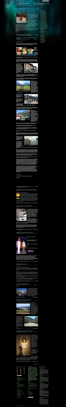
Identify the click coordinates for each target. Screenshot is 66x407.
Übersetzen (18, 366)
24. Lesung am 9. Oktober (43, 27)
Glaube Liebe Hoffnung (43, 31)
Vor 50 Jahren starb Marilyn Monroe (22, 283)
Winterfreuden (18, 281)
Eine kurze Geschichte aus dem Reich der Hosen (33, 388)
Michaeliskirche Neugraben (32, 377)
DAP (34, 367)
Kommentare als (31, 393)
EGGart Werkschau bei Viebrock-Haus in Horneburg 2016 (44, 389)
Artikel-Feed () (30, 392)
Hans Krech (30, 371)
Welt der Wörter (35, 379)
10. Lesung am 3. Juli (43, 18)
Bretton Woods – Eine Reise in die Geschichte (23, 299)
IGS (28, 372)
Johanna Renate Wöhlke (23, 3)
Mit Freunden (42, 42)
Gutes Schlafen (23, 34)
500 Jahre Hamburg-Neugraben (32, 383)
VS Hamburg (31, 379)
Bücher (41, 29)
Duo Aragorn (25, 261)
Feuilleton (42, 41)
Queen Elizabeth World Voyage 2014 (33, 378)
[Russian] (22, 373)
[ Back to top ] (49, 405)
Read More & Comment (35, 202)
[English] (22, 367)
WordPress (19, 405)
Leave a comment (18, 207)
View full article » (21, 227)
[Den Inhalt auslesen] (39, 366)
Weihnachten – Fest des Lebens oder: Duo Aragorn (24, 232)
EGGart (26, 186)
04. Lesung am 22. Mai (43, 14)
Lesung (29, 376)
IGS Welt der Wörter (32, 372)
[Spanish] (22, 374)
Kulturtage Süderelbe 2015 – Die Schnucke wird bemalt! (44, 375)
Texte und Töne (42, 38)
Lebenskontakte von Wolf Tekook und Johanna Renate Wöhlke (33, 375)
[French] (22, 368)
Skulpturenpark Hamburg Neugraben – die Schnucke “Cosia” (44, 397)
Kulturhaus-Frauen (19, 395)
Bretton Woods (19, 328)
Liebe (31, 376)
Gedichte (42, 30)
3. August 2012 (36, 300)
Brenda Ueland (19, 361)
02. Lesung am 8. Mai (43, 13)
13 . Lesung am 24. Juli (43, 20)
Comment (37, 34)
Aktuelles (20, 39)
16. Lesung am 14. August (43, 22)
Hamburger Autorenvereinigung (20, 385)
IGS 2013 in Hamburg (42, 11)
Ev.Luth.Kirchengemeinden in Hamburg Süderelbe (21, 379)
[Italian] (22, 370)
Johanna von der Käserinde (42, 28)
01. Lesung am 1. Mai (43, 12)
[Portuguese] (22, 371)
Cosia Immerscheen (23, 186)
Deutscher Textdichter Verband (20, 384)
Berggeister (19, 186)
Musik (28, 378)
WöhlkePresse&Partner (25, 190)
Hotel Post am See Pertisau (28, 34)
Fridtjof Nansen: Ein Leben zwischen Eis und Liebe (24, 330)
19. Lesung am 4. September (44, 24)
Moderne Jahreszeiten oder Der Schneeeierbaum (24, 205)
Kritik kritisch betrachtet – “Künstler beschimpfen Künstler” (26, 189)
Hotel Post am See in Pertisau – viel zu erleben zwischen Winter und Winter (26, 38)
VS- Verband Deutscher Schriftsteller (21, 386)
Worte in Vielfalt (41, 39)
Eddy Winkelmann (30, 368)
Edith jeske (34, 368)
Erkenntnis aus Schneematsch (21, 264)
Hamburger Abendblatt (19, 380)
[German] (22, 369)
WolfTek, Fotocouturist (19, 397)
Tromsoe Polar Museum (27, 361)
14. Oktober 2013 (36, 39)
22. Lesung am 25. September (44, 26)
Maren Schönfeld (34, 376)
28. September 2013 (36, 190)
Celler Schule (42, 37)
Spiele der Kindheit (42, 35)
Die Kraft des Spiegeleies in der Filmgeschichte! (43, 367)
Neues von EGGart (42, 366)
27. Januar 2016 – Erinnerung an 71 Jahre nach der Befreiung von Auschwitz (33, 385)
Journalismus (22, 39)
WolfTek (29, 380)
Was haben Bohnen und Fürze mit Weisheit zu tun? (33, 387)
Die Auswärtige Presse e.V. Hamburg (32, 368)
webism (18, 396)
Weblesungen (18, 387)
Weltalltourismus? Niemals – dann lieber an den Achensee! (26, 11)
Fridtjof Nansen (23, 361)
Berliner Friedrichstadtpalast (21, 261)
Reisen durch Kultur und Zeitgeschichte (26, 39)
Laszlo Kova (32, 375)
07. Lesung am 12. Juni (43, 16)
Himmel (33, 371)
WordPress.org (30, 394)
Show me (28, 261)
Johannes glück (33, 374)
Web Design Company (22, 405)
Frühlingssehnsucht (30, 369)
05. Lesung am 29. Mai (43, 15)
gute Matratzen (19, 34)
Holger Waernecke (19, 394)
